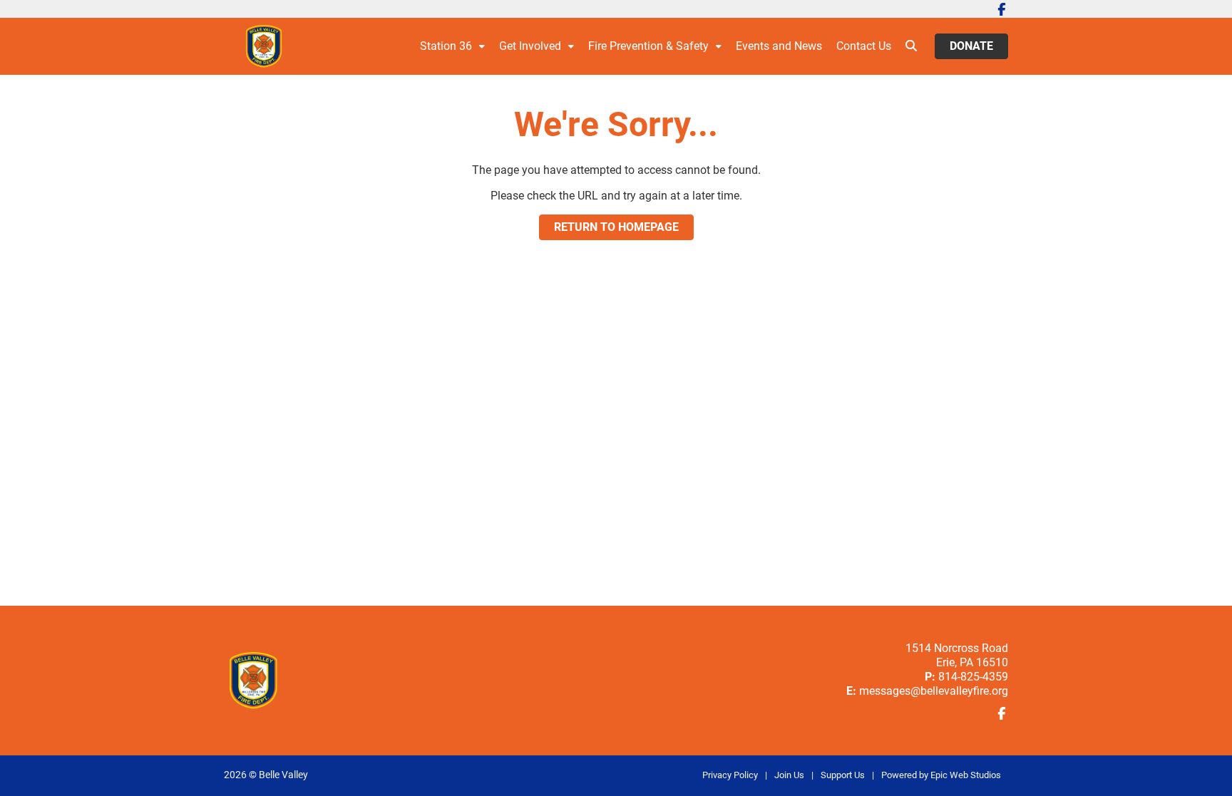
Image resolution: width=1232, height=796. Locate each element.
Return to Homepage (616, 227)
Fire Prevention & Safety (648, 46)
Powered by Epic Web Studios (941, 775)
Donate (971, 46)
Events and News (779, 46)
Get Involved (530, 46)
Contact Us (863, 46)
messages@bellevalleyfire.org (933, 691)
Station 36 (446, 46)
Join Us (789, 775)
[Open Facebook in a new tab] (1001, 9)
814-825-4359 (973, 676)
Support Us (843, 775)
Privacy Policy (730, 775)
